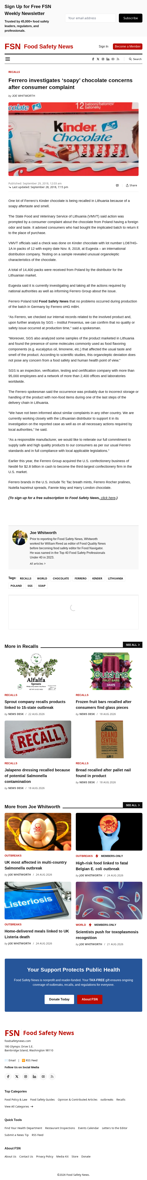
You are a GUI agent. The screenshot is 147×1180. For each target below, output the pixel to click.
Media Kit (62, 1156)
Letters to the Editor (114, 1128)
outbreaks (13, 855)
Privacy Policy (44, 1156)
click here (107, 498)
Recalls (14, 72)
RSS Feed (37, 1135)
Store (75, 1156)
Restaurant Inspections (60, 1128)
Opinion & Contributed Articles (77, 1099)
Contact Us (26, 1156)
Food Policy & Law (16, 1099)
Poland (16, 586)
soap (42, 586)
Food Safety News (77, 1175)
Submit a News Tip (17, 1135)
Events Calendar (88, 1128)
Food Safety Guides (42, 1099)
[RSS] (117, 59)
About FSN (90, 999)
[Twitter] (98, 59)
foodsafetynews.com (18, 1041)
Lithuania (115, 578)
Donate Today (59, 999)
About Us (10, 1156)
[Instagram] (103, 59)
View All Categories (17, 1106)
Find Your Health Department (23, 1128)
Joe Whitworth (23, 95)
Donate (86, 1156)
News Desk (16, 714)
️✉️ (10, 1060)
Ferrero (81, 578)
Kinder (97, 578)
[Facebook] (93, 59)
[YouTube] (112, 59)
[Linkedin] (107, 59)
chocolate (61, 578)
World (42, 578)
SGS (30, 586)
